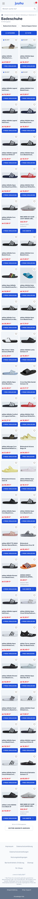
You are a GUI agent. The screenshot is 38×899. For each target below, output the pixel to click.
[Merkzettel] (35, 3)
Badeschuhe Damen (9, 26)
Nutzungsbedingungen (19, 857)
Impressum (9, 846)
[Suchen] (35, 9)
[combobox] (19, 9)
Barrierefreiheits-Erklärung (14, 863)
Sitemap (30, 863)
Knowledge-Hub (19, 896)
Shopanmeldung (12, 890)
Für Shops (19, 868)
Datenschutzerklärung (24, 846)
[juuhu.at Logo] (19, 3)
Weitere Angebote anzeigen (19, 828)
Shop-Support (26, 890)
